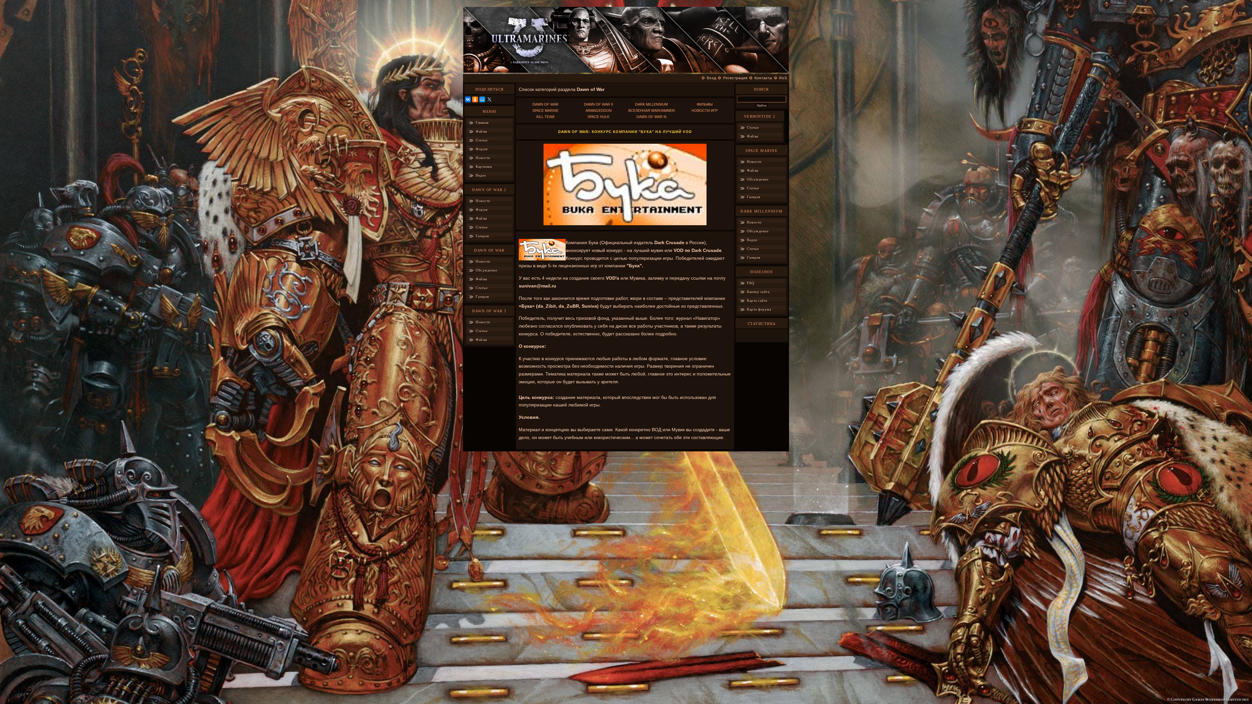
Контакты (763, 78)
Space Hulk (598, 117)
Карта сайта (757, 300)
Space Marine (545, 110)
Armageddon (599, 110)
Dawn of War (545, 104)
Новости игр (705, 110)
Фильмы (705, 104)
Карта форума (759, 309)
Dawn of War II (598, 104)
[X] (489, 99)
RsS (783, 78)
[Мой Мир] (482, 99)
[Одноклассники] (475, 99)
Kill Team (545, 117)
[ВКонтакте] (468, 99)
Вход (711, 78)
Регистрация (735, 78)
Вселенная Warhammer (651, 110)
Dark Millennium (651, 104)
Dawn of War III (651, 117)
